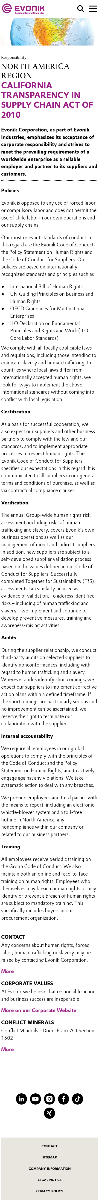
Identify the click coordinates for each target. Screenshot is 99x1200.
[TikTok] (77, 1098)
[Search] (81, 9)
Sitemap (49, 1157)
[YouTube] (35, 1098)
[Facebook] (63, 1098)
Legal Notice (49, 1180)
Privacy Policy (49, 1191)
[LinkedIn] (21, 1098)
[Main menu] (93, 8)
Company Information (50, 1169)
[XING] (49, 1113)
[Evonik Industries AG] (23, 8)
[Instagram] (49, 1098)
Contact (49, 1146)
